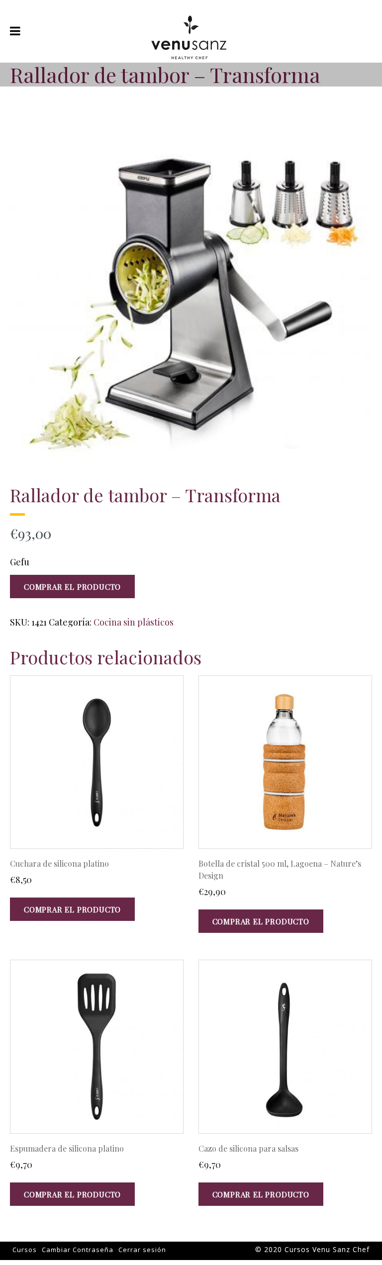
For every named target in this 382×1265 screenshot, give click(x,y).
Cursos (24, 1249)
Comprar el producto (72, 587)
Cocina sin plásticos (134, 622)
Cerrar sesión (142, 1249)
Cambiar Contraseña (77, 1249)
